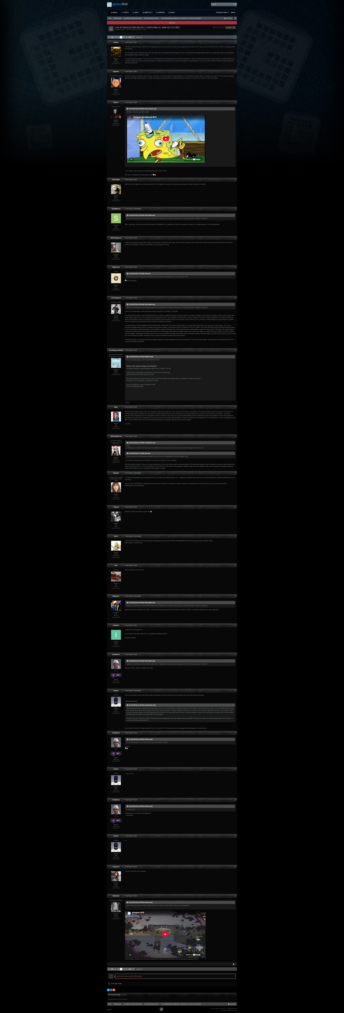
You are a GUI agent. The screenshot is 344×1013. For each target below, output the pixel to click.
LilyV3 (116, 536)
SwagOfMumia (116, 209)
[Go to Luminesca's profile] (116, 876)
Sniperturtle (116, 267)
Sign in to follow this (219, 27)
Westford (147, 356)
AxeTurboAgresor (116, 238)
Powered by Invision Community (229, 1010)
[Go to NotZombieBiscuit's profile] (116, 451)
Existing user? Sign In (222, 12)
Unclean (116, 42)
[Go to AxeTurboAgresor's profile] (116, 247)
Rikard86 (116, 473)
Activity (125, 12)
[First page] (109, 37)
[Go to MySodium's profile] (116, 606)
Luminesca (116, 866)
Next (130, 37)
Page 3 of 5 (139, 37)
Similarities (116, 896)
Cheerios (116, 507)
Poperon (116, 102)
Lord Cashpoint (116, 298)
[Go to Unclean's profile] (116, 52)
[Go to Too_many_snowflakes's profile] (116, 363)
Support (172, 12)
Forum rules (172, 22)
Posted (131, 42)
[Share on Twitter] (108, 990)
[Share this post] (235, 42)
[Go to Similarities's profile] (116, 907)
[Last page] (133, 37)
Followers (229, 27)
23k (146, 273)
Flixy (116, 565)
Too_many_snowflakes (116, 350)
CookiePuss (148, 442)
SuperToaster (148, 705)
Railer (116, 407)
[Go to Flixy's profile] (116, 576)
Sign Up (233, 12)
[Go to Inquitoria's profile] (116, 635)
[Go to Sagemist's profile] (116, 83)
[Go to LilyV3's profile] (116, 546)
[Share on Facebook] (111, 990)
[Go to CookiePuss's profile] (116, 664)
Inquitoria (116, 625)
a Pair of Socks (148, 108)
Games (136, 12)
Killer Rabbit (116, 179)
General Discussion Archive (138, 29)
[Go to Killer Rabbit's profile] (116, 189)
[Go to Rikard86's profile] (116, 487)
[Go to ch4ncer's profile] (116, 702)
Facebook (235, 18)
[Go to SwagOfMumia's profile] (116, 218)
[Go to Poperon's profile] (116, 113)
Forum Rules (161, 12)
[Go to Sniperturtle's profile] (116, 278)
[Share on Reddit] (114, 990)
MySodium (116, 596)
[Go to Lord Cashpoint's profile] (116, 309)
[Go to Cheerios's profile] (116, 516)
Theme (109, 1009)
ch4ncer (116, 690)
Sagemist (116, 71)
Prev (112, 37)
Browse (114, 12)
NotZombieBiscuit (116, 436)
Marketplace (147, 12)
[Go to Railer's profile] (116, 417)
